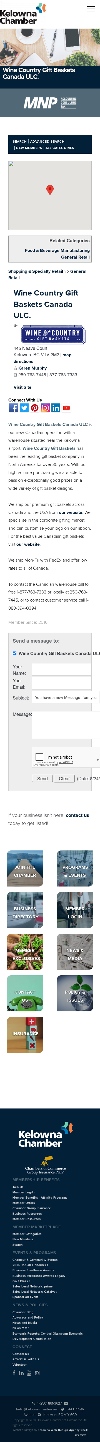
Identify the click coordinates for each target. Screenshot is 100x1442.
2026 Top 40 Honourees (30, 1265)
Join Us (18, 1187)
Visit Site (22, 387)
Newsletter (20, 1328)
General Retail (75, 257)
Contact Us (20, 1354)
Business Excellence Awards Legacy (39, 1276)
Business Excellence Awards (33, 1270)
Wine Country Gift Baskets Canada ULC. (46, 304)
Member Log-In (23, 1192)
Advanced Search (47, 141)
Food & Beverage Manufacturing (57, 250)
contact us (77, 815)
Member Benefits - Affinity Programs (40, 1197)
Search (20, 141)
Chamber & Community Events (35, 1260)
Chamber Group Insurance (31, 1208)
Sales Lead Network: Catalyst (34, 1292)
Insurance (25, 1034)
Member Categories (27, 1234)
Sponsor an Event (25, 1297)
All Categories (60, 148)
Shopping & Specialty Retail (35, 271)
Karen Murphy (32, 368)
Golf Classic (21, 1281)
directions (23, 361)
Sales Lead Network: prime (32, 1286)
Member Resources (26, 1219)
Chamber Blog (22, 1312)
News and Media (24, 1323)
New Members (29, 148)
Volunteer (19, 1365)
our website (70, 512)
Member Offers (23, 1203)
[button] (50, 190)
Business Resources (27, 1214)
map (66, 355)
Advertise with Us (25, 1359)
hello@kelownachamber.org (37, 1409)
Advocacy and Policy (27, 1317)
